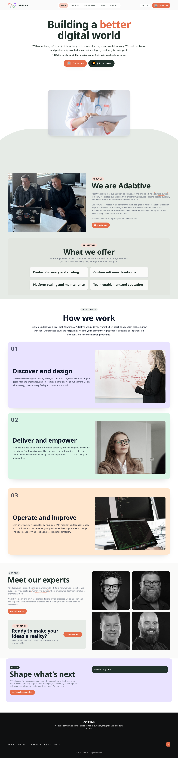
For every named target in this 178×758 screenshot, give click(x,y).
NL (147, 5)
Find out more (100, 225)
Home (63, 5)
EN (143, 5)
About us (21, 744)
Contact (113, 5)
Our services (89, 5)
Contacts (58, 744)
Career (103, 5)
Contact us (73, 634)
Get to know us (17, 611)
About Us (75, 5)
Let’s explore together (22, 692)
